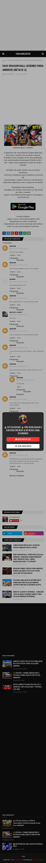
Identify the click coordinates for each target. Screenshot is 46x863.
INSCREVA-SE (24, 439)
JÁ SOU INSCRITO (23, 446)
